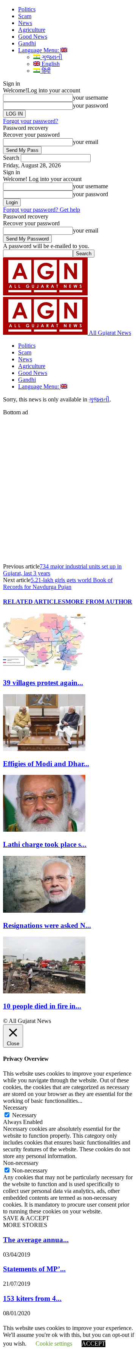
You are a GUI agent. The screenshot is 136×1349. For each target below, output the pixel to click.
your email (85, 142)
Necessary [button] (15, 1107)
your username (90, 97)
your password (90, 105)
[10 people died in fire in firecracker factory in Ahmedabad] (44, 991)
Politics (27, 9)
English (50, 64)
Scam (24, 16)
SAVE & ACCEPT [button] (26, 1218)
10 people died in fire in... (42, 1006)
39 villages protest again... (43, 683)
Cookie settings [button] (54, 1343)
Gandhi (27, 43)
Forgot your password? (30, 121)
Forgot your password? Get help (41, 209)
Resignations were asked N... (47, 925)
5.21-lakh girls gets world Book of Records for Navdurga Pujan (58, 583)
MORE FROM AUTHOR (98, 601)
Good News (32, 36)
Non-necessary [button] (21, 1163)
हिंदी (45, 70)
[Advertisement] (68, 484)
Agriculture (31, 30)
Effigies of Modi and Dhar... (46, 764)
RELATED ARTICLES (34, 601)
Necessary (24, 1115)
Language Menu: (39, 50)
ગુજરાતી (51, 57)
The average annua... (36, 1240)
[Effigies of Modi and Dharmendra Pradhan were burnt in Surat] (44, 749)
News (25, 23)
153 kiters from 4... (32, 1298)
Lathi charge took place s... (45, 844)
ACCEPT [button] (93, 1343)
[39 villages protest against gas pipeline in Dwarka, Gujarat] (44, 668)
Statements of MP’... (34, 1269)
